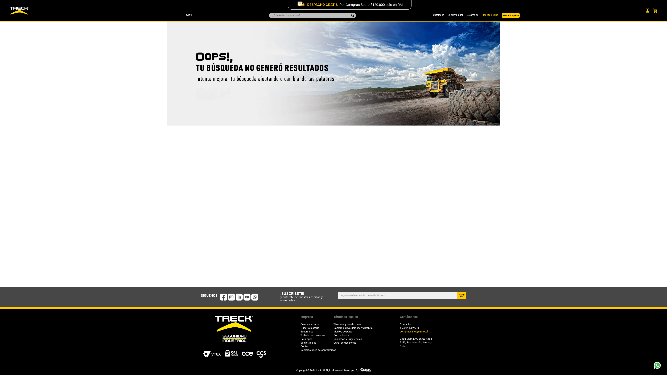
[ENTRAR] (647, 10)
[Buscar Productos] (352, 15)
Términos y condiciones (347, 324)
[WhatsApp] (658, 366)
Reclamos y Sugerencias (348, 339)
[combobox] (312, 15)
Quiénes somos (309, 324)
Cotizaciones (341, 335)
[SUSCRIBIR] (461, 295)
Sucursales (472, 15)
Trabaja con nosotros (312, 335)
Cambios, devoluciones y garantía (353, 328)
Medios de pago (343, 331)
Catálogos (438, 15)
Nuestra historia (309, 328)
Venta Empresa (510, 15)
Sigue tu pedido (490, 15)
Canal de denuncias (345, 342)
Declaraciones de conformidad (317, 350)
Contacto (305, 346)
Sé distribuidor (455, 15)
